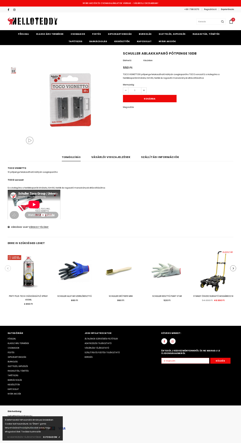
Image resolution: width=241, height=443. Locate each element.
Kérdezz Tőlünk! (39, 227)
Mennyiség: (128, 84)
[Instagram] (15, 10)
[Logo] (33, 21)
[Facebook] (10, 10)
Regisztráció (210, 9)
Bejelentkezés (227, 9)
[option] (70, 100)
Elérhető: (127, 60)
